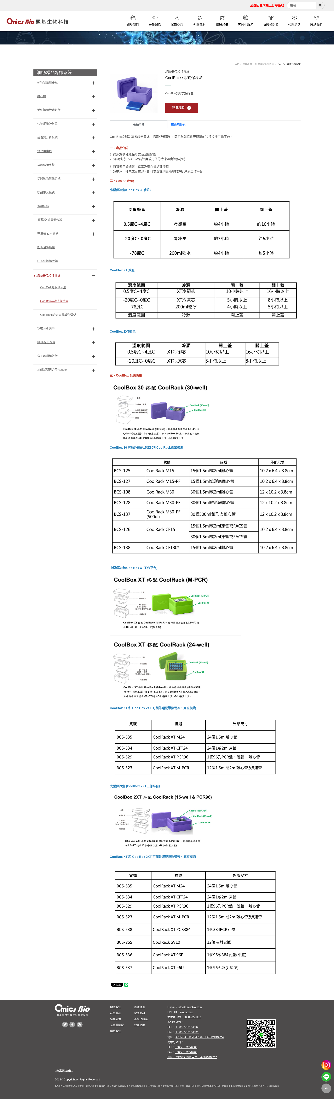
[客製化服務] (245, 18)
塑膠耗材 (139, 1012)
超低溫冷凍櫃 (46, 247)
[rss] (80, 1024)
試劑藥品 (115, 1012)
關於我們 (115, 1006)
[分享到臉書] (72, 1024)
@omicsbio (186, 1012)
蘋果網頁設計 (64, 1070)
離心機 (41, 96)
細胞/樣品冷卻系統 (264, 64)
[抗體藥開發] (271, 18)
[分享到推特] (65, 1024)
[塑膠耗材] (199, 18)
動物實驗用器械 (47, 82)
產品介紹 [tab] (139, 124)
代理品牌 (139, 1024)
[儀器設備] (222, 18)
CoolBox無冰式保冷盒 (54, 301)
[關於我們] (133, 18)
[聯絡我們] (316, 18)
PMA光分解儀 (46, 342)
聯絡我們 (115, 1030)
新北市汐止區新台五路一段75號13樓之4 (200, 1037)
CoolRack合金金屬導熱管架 (58, 314)
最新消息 (139, 1006)
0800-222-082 (192, 1017)
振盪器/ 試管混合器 (49, 219)
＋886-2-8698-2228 (187, 1032)
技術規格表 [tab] (178, 124)
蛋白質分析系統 (47, 137)
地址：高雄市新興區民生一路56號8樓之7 (192, 1057)
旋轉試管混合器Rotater (52, 369)
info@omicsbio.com (190, 1006)
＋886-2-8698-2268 (187, 1027)
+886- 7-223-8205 (186, 1052)
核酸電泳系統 (46, 192)
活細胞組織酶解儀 (48, 110)
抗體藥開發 (117, 1024)
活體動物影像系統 (48, 178)
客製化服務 (141, 1018)
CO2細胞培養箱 (47, 261)
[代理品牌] (294, 18)
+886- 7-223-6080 (186, 1047)
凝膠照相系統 (46, 165)
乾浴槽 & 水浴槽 (47, 233)
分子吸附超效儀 (47, 356)
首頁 (237, 64)
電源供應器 (44, 151)
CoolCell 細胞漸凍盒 (53, 287)
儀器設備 (247, 64)
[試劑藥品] (177, 18)
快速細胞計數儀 (47, 123)
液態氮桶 (43, 206)
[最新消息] (155, 18)
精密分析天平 (46, 328)
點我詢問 (178, 108)
